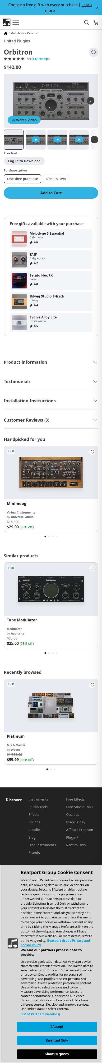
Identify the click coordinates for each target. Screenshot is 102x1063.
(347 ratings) (41, 58)
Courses (72, 814)
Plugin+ (72, 837)
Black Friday (75, 822)
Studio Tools (38, 807)
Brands (34, 852)
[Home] (6, 33)
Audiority (17, 633)
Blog (32, 837)
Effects (33, 814)
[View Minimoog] (51, 472)
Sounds (34, 822)
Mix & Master (16, 745)
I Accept (57, 1026)
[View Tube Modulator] (51, 589)
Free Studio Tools (79, 807)
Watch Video (26, 120)
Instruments (38, 799)
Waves (15, 750)
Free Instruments (42, 845)
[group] (51, 489)
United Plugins (17, 41)
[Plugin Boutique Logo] (6, 22)
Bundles (35, 829)
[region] (51, 964)
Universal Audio (22, 517)
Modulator (17, 33)
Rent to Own (76, 845)
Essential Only (57, 1040)
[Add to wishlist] (93, 52)
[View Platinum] (51, 705)
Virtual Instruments (21, 512)
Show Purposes (57, 1054)
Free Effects (75, 799)
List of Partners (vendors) (40, 1014)
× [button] (97, 7)
